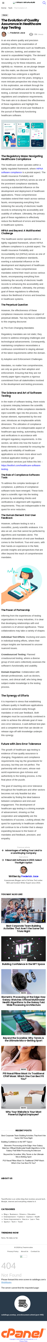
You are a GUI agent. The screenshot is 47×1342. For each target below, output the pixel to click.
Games (29, 1217)
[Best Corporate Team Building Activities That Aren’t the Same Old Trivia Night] (23, 910)
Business (13, 1214)
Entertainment (24, 1034)
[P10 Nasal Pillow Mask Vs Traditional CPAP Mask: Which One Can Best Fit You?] (23, 1058)
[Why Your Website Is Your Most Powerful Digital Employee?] (23, 1096)
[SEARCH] (44, 2)
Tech (13, 1222)
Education (31, 1214)
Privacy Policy (12, 1251)
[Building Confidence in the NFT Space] (23, 948)
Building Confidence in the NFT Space (23, 964)
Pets (37, 1219)
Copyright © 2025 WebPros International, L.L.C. (23, 1339)
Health (37, 1217)
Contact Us (35, 1251)
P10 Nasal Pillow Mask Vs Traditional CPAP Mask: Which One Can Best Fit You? (23, 1076)
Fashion (20, 1217)
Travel (20, 1222)
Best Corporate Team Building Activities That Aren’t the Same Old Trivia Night (23, 928)
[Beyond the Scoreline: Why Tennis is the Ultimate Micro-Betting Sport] (23, 1022)
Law (31, 1219)
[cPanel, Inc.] (23, 1337)
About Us (24, 1251)
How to (25, 1219)
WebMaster (6, 1282)
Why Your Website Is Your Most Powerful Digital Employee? (23, 1113)
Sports (6, 1222)
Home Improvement (12, 1219)
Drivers (22, 1214)
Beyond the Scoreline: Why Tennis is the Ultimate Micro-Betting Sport (23, 1039)
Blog (23, 922)
